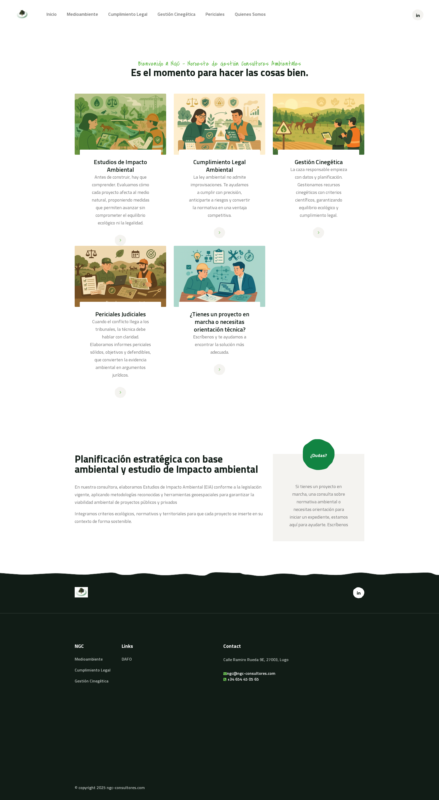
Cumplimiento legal (127, 14)
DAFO (127, 659)
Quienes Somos (250, 14)
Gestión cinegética (176, 14)
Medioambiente (82, 14)
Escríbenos (337, 524)
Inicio (51, 14)
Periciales (215, 14)
